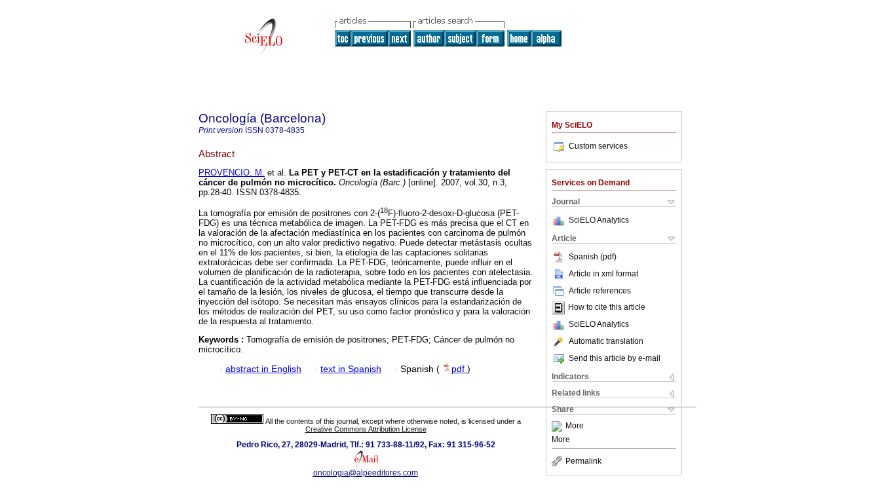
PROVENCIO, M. (232, 172)
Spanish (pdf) (593, 256)
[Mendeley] (558, 426)
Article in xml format (603, 273)
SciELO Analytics (599, 220)
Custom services (598, 146)
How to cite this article (606, 307)
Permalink (583, 461)
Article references (600, 290)
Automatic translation (606, 341)
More (574, 426)
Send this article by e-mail (614, 358)
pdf (459, 369)
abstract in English (263, 369)
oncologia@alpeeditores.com (365, 472)
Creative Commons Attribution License (366, 429)
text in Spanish (350, 369)
